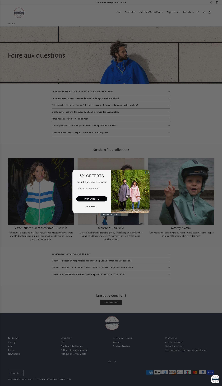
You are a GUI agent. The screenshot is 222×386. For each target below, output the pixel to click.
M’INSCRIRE (91, 199)
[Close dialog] (146, 172)
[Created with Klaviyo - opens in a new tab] (111, 214)
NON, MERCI (92, 207)
